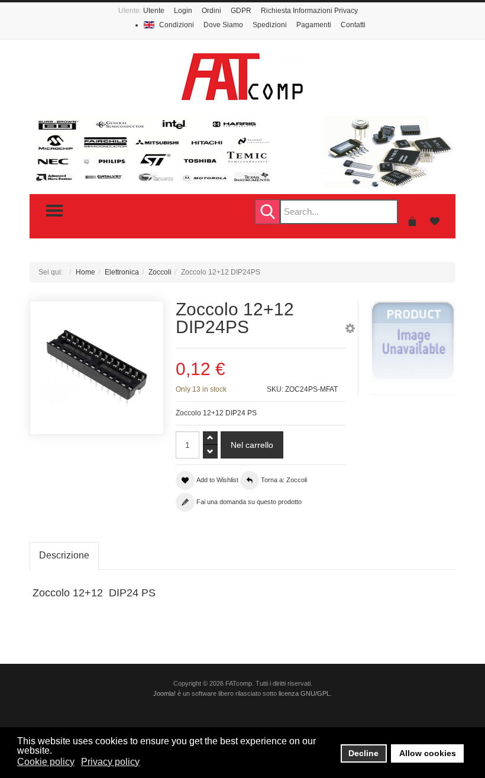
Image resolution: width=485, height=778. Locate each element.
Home (85, 272)
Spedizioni (270, 25)
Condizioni (176, 25)
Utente (153, 11)
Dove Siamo (223, 25)
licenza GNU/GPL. (305, 693)
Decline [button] (363, 753)
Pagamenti (313, 25)
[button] (350, 330)
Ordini (211, 11)
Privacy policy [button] (110, 762)
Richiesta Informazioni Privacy (309, 11)
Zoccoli (160, 272)
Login (183, 11)
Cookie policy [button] (46, 762)
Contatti (353, 25)
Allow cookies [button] (427, 753)
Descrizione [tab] (64, 555)
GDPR (241, 11)
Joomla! (164, 693)
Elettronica (122, 272)
